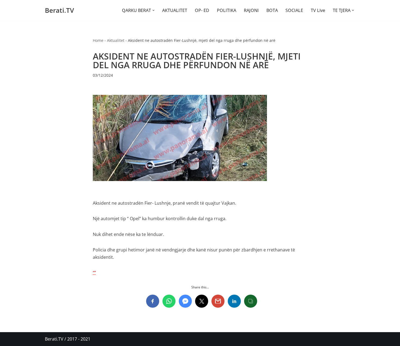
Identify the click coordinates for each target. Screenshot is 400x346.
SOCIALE (294, 10)
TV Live (318, 10)
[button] (153, 10)
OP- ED (202, 10)
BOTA (272, 10)
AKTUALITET (174, 10)
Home (98, 40)
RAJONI (251, 10)
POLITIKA (226, 10)
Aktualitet (115, 40)
